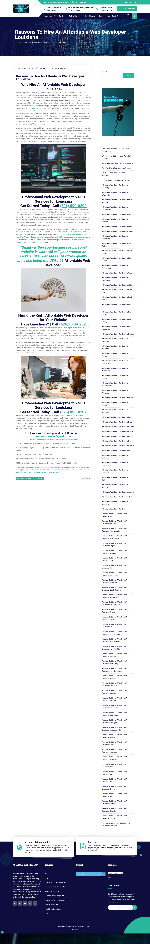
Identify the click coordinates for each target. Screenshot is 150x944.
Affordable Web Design (60, 68)
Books (84, 16)
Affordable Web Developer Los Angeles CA (117, 163)
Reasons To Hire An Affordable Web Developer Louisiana (44, 42)
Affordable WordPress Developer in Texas (117, 231)
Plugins (92, 16)
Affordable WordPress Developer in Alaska (117, 497)
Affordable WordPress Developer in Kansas (118, 417)
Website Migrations (51, 891)
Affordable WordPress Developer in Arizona (118, 492)
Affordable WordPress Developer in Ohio (117, 285)
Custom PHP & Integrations (54, 900)
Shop (101, 16)
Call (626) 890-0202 (127, 8)
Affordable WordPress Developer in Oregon (117, 273)
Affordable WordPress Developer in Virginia (118, 214)
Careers (92, 842)
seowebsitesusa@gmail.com (58, 2)
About (52, 16)
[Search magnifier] (104, 874)
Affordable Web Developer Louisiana (29, 478)
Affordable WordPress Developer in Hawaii (117, 441)
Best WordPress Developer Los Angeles (116, 168)
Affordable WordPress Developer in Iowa (117, 422)
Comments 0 (86, 478)
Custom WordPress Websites (55, 882)
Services (62, 16)
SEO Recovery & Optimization (55, 887)
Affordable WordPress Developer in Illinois (117, 431)
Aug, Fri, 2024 (25, 68)
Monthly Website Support (53, 909)
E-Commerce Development (54, 896)
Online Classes (74, 16)
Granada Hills (106, 7)
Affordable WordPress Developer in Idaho (117, 436)
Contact (115, 16)
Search (104, 71)
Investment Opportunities (37, 842)
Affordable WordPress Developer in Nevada (118, 334)
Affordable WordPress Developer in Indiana (118, 427)
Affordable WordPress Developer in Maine (117, 398)
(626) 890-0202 (80, 2)
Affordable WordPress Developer (114, 509)
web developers (31, 108)
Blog (108, 16)
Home (46, 16)
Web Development (51, 905)
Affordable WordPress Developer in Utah (117, 227)
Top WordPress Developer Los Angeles (116, 180)
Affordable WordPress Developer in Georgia (118, 446)
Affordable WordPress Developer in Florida (117, 450)
